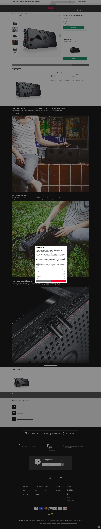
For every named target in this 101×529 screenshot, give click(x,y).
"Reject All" (46, 255)
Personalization (39, 276)
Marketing (38, 273)
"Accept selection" (39, 263)
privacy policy (59, 265)
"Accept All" (47, 259)
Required (38, 269)
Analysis (38, 271)
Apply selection (43, 281)
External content (39, 278)
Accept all (58, 281)
